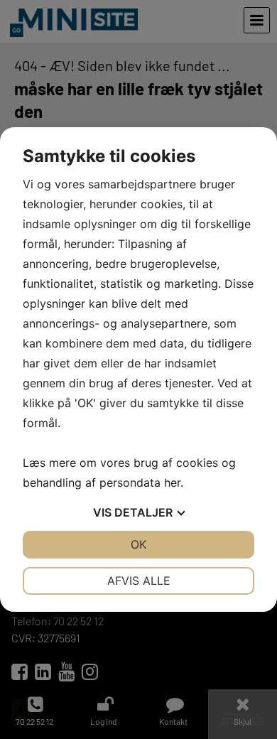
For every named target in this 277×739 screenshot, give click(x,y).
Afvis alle (138, 580)
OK (138, 544)
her (172, 482)
